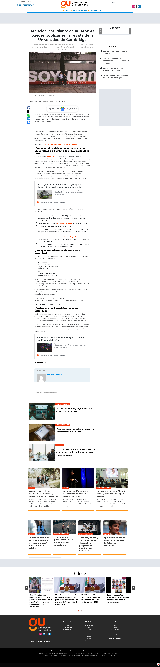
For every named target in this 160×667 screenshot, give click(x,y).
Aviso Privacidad (85, 650)
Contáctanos (64, 650)
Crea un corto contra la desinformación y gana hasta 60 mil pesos (116, 61)
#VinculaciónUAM (49, 301)
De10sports (89, 632)
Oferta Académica (80, 10)
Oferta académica (67, 627)
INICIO (31, 101)
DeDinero (88, 634)
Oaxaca (115, 632)
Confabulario (88, 640)
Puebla (115, 625)
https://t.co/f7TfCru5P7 (57, 298)
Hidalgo (115, 634)
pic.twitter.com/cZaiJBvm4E (75, 301)
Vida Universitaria (96, 10)
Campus (68, 10)
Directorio (54, 650)
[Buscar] (139, 2)
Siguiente (133, 588)
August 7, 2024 (55, 304)
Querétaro (115, 627)
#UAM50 (38, 301)
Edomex (89, 638)
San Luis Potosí (115, 629)
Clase (89, 627)
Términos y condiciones (99, 650)
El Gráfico (88, 629)
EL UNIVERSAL (89, 625)
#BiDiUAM (60, 301)
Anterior (26, 588)
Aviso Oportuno (89, 643)
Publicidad (73, 650)
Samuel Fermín (61, 101)
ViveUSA (89, 636)
